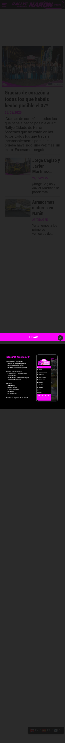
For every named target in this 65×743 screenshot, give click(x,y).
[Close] (60, 338)
